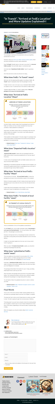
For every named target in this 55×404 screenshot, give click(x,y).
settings (7, 2)
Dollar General (26, 259)
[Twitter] (5, 327)
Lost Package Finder (46, 393)
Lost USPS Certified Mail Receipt (44, 60)
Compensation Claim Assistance (33, 393)
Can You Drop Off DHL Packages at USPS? (13, 333)
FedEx (10, 331)
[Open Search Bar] (54, 8)
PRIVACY (30, 400)
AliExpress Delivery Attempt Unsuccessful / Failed (44, 71)
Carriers (7, 331)
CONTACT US (35, 400)
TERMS (18, 400)
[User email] (8, 327)
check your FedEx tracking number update (22, 59)
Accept (33, 1)
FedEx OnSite (30, 256)
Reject (39, 1)
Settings (45, 1)
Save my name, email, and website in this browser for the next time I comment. (20, 364)
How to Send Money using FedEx (22, 192)
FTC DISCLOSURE (24, 400)
